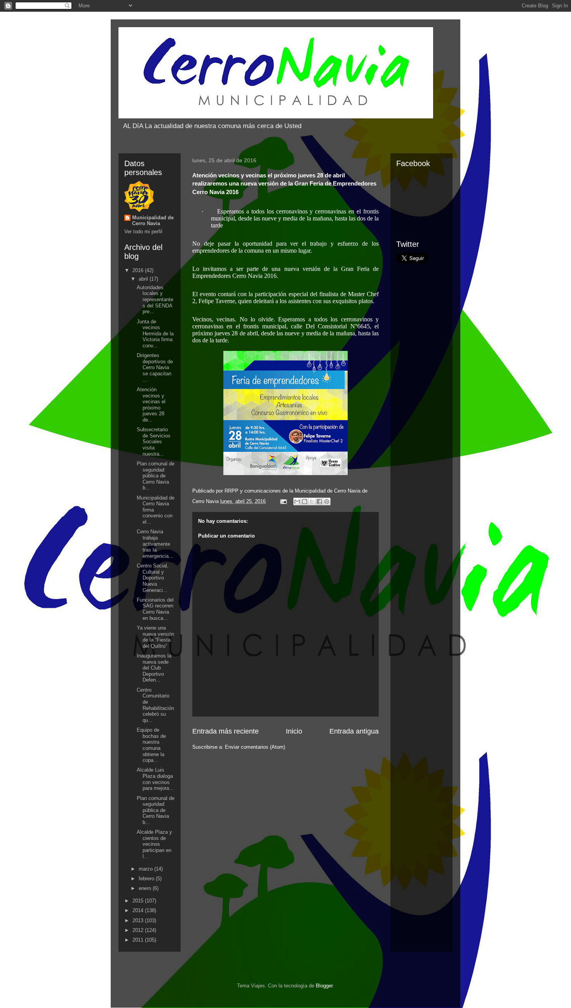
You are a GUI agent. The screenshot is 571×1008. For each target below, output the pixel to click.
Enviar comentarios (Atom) (255, 747)
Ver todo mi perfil (143, 231)
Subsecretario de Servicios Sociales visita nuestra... (154, 441)
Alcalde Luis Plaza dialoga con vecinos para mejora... (155, 779)
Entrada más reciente (225, 731)
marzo (146, 869)
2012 (138, 930)
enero (146, 888)
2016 (138, 270)
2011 (138, 940)
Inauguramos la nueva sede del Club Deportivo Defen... (154, 668)
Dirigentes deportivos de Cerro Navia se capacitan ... (155, 367)
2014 (138, 910)
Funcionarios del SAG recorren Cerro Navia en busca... (155, 609)
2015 (138, 901)
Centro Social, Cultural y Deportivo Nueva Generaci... (153, 578)
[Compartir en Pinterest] (327, 501)
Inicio (294, 731)
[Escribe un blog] (304, 501)
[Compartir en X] (312, 501)
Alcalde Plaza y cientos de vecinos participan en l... (154, 844)
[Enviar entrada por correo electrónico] (283, 501)
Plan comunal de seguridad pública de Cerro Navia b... (155, 476)
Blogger (324, 986)
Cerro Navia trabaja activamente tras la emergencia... (155, 544)
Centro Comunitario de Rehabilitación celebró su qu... (155, 705)
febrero (147, 878)
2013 (138, 920)
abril (144, 279)
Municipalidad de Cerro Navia (153, 220)
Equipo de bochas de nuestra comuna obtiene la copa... (151, 745)
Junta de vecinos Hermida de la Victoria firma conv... (155, 334)
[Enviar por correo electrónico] (297, 501)
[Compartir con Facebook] (319, 501)
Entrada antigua (354, 731)
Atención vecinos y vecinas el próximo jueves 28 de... (151, 405)
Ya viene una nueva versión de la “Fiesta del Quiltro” (155, 637)
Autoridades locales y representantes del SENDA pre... (155, 299)
